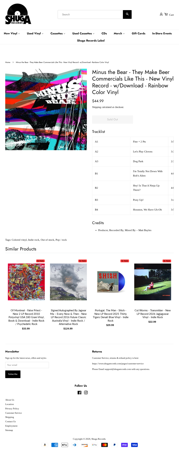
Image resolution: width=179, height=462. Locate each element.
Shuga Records (98, 439)
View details (26, 285)
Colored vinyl (19, 239)
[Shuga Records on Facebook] (79, 393)
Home (7, 62)
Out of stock (47, 239)
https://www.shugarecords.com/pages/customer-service (118, 363)
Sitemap (9, 430)
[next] (165, 287)
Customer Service (13, 413)
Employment (11, 426)
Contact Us (10, 421)
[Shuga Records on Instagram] (86, 393)
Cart (171, 14)
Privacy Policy (12, 408)
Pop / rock (61, 239)
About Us (9, 400)
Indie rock (33, 239)
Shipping (96, 107)
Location (9, 404)
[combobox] (95, 14)
